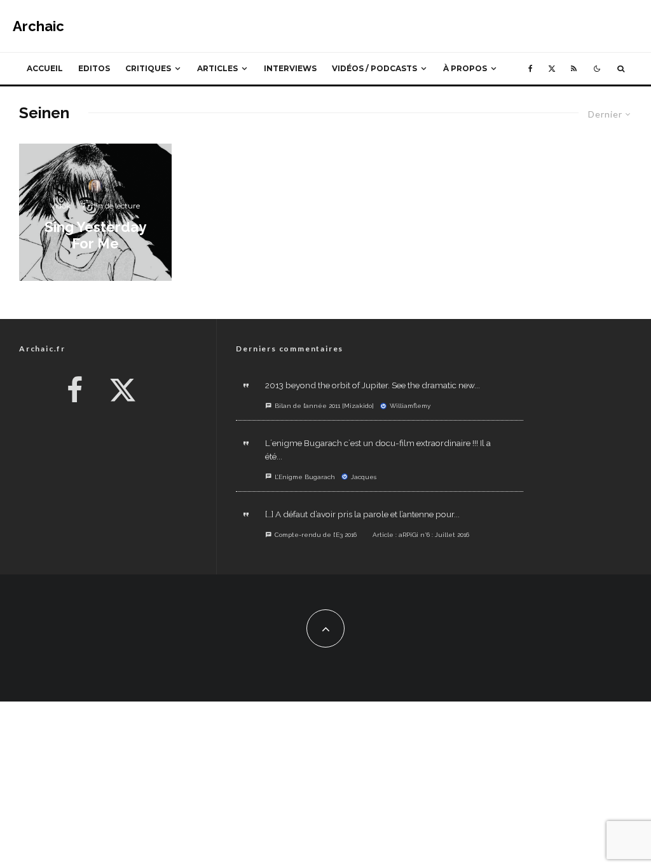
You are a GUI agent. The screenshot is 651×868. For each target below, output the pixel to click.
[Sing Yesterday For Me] (95, 212)
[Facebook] (530, 69)
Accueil (45, 68)
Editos (94, 68)
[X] (551, 69)
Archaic (38, 26)
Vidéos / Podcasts (374, 68)
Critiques (148, 68)
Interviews (290, 68)
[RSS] (573, 69)
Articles (217, 68)
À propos (465, 68)
